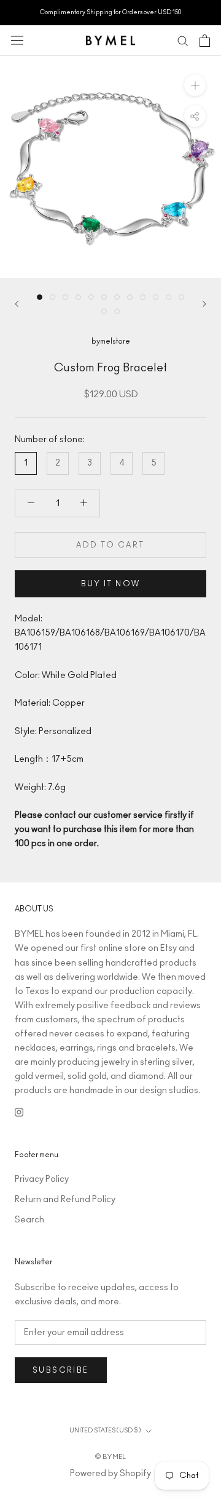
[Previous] (16, 304)
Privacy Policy (42, 1179)
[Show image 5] (91, 297)
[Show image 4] (78, 297)
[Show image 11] (168, 297)
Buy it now (111, 583)
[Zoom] (195, 84)
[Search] (182, 40)
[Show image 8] (130, 297)
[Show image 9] (142, 297)
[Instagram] (19, 1112)
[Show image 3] (65, 297)
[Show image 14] (117, 311)
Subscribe (61, 1370)
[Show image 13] (104, 311)
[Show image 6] (104, 297)
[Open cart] (205, 40)
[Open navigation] (17, 40)
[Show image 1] (39, 297)
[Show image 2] (52, 297)
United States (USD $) (105, 1430)
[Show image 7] (117, 297)
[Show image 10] (155, 297)
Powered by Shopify (110, 1473)
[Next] (204, 304)
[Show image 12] (181, 297)
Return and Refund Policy (65, 1199)
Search (29, 1220)
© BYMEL (110, 1456)
